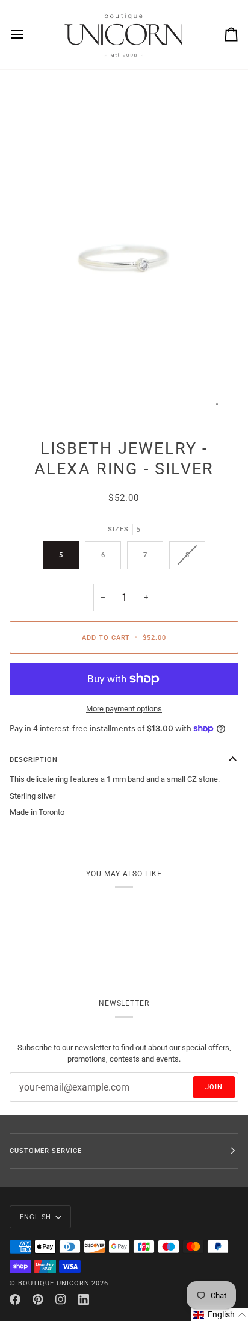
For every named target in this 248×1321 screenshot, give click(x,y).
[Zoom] (32, 398)
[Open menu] (28, 34)
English (35, 1217)
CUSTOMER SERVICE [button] (46, 1150)
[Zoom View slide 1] (124, 249)
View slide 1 (217, 404)
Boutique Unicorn (54, 1283)
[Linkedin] (83, 1299)
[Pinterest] (38, 1299)
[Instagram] (60, 1299)
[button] (219, 1314)
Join (214, 1087)
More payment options (124, 708)
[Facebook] (15, 1299)
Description (34, 759)
